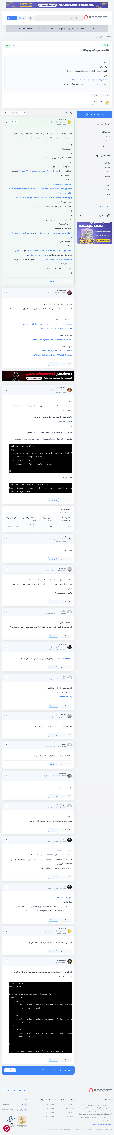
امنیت (108, 190)
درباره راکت (69, 1112)
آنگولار (108, 185)
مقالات (51, 28)
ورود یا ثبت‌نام (10, 1070)
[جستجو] (81, 18)
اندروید (107, 194)
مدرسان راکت (69, 1108)
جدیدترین (14, 113)
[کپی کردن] (14, 46)
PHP (108, 172)
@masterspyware (61, 390)
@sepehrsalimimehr (60, 293)
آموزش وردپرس (49, 1112)
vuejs (108, 181)
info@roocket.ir (6, 1104)
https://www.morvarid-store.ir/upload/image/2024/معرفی (43, 250)
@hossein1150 (62, 963)
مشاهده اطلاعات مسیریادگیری (103, 1124)
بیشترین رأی (6, 113)
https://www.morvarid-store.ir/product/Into (39, 171)
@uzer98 (63, 679)
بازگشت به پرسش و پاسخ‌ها (102, 37)
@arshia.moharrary (61, 647)
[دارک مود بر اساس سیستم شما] (30, 18)
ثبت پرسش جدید (97, 114)
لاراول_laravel (94, 95)
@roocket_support (7, 1110)
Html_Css (106, 163)
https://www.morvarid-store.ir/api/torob (89, 80)
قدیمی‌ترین (22, 113)
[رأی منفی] (61, 281)
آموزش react (50, 1116)
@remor (64, 539)
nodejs (107, 167)
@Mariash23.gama (61, 776)
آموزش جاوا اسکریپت (47, 1104)
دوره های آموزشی (80, 28)
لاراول (107, 95)
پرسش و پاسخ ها (64, 28)
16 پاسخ (8, 46)
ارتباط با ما (70, 1116)
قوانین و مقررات (68, 1104)
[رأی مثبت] (69, 281)
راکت (93, 28)
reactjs (107, 176)
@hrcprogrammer (61, 571)
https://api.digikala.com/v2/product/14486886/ (52, 340)
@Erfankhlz (63, 807)
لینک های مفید (27, 28)
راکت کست (40, 28)
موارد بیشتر (106, 206)
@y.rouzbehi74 (62, 613)
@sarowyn (63, 841)
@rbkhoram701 (66, 697)
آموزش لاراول (50, 1108)
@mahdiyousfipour (97, 104)
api (102, 95)
